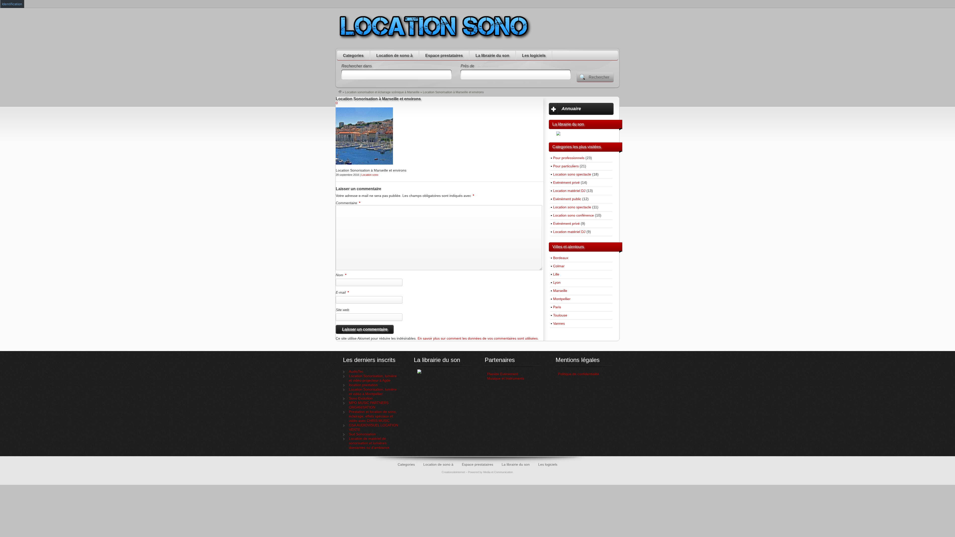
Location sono (369, 174)
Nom (341, 275)
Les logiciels (534, 55)
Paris (557, 307)
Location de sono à (394, 55)
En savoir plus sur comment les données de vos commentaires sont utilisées (478, 338)
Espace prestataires (444, 55)
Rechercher (599, 77)
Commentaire (348, 203)
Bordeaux (560, 258)
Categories (353, 55)
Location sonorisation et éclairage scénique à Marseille (382, 92)
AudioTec (356, 371)
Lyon (557, 282)
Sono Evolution (361, 398)
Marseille (560, 291)
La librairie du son (492, 55)
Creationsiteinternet (453, 472)
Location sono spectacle (572, 174)
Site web (342, 310)
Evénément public (567, 199)
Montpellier (562, 299)
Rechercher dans (356, 66)
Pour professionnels (568, 158)
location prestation (363, 385)
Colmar (559, 266)
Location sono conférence (573, 215)
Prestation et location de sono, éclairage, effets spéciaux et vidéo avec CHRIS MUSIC (373, 416)
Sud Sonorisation (362, 434)
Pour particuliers (566, 166)
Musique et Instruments (505, 378)
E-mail (342, 292)
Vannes (559, 323)
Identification (12, 4)
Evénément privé (566, 182)
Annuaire (571, 108)
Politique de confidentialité (579, 374)
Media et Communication (498, 472)
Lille (556, 274)
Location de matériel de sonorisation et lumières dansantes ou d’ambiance (369, 443)
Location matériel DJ (569, 191)
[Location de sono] (340, 92)
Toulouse (560, 315)
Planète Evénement (502, 374)
